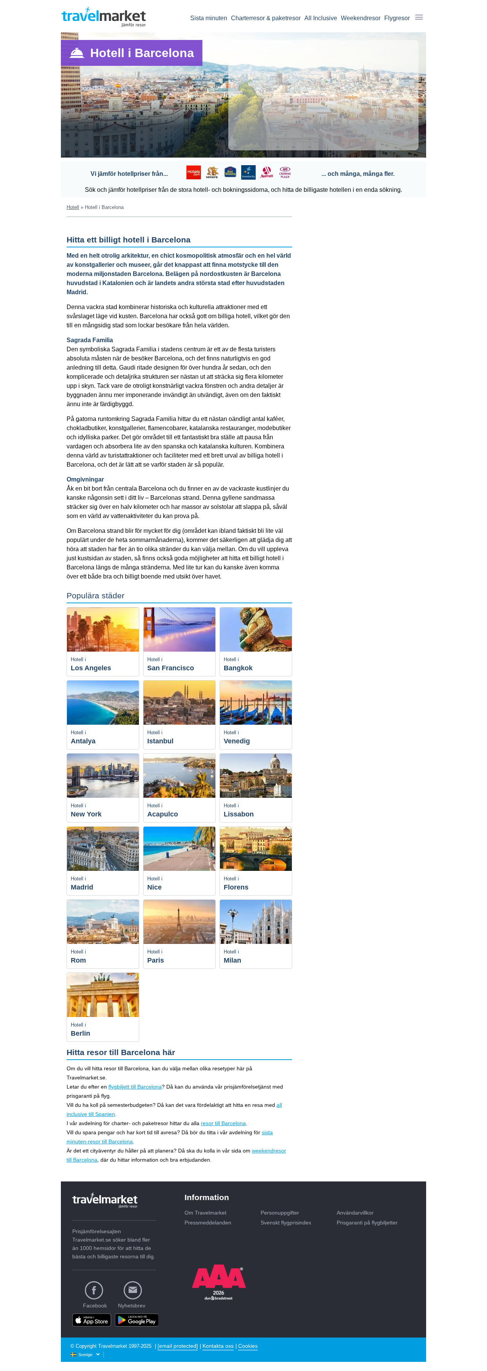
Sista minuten (208, 18)
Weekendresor (360, 18)
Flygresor (397, 18)
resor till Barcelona (223, 1123)
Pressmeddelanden (208, 1223)
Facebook (95, 1305)
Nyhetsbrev (131, 1305)
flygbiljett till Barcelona (135, 1087)
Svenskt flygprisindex (286, 1223)
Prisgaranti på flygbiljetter (367, 1223)
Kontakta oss (218, 1346)
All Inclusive (320, 18)
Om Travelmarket (205, 1213)
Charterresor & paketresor (266, 18)
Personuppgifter (280, 1213)
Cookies (248, 1346)
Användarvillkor (355, 1213)
